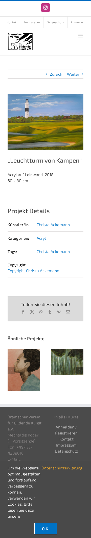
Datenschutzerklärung (61, 467)
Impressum (66, 445)
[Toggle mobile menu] (80, 35)
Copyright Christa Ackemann (33, 270)
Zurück (56, 74)
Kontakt (66, 438)
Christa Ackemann (53, 224)
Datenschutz (66, 451)
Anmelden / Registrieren (66, 429)
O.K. (45, 528)
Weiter (73, 74)
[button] (11, 370)
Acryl (41, 238)
